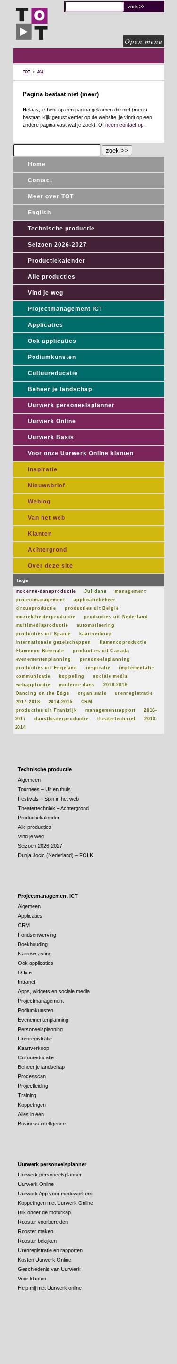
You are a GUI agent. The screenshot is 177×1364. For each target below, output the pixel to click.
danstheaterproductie (61, 718)
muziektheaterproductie (46, 616)
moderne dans (77, 684)
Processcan (32, 1076)
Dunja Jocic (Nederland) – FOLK (55, 855)
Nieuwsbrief (46, 485)
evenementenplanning (43, 659)
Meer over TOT (51, 196)
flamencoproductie (123, 642)
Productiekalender (56, 260)
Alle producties (52, 276)
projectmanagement (40, 599)
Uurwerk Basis (51, 437)
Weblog (39, 501)
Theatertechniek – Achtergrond (53, 808)
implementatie (136, 667)
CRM (87, 701)
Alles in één (31, 1114)
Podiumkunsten (52, 357)
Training (27, 1095)
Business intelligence (42, 1123)
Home (37, 164)
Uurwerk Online (52, 421)
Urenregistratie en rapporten (50, 1250)
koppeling (71, 676)
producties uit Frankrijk (46, 710)
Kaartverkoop (33, 1048)
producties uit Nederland (116, 616)
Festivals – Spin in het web (48, 798)
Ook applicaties (52, 341)
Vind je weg (45, 293)
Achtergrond (47, 549)
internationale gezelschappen (53, 642)
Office (25, 972)
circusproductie (36, 608)
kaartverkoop (95, 633)
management (130, 591)
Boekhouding (33, 944)
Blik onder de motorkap (44, 1212)
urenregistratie (134, 693)
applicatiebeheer (95, 599)
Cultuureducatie (53, 373)
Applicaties (45, 325)
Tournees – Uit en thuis (44, 789)
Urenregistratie (35, 1038)
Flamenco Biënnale (40, 650)
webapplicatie (33, 684)
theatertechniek (116, 718)
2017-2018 (28, 701)
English (39, 212)
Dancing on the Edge (42, 693)
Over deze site (50, 566)
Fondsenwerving (37, 935)
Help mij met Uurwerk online (50, 1288)
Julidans (95, 591)
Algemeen (29, 780)
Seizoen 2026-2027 (57, 244)
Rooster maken (35, 1231)
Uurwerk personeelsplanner (71, 405)
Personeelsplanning (40, 1029)
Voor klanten (32, 1278)
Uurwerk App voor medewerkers (55, 1193)
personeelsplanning (105, 659)
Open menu (144, 41)
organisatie (92, 693)
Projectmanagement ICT (65, 309)
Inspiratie (43, 469)
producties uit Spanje (43, 633)
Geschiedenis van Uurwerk (49, 1269)
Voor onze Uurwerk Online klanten (81, 453)
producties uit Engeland (47, 667)
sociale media (110, 676)
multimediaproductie (42, 625)
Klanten (40, 533)
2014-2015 (61, 701)
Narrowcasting (34, 953)
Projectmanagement (41, 1001)
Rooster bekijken (37, 1241)
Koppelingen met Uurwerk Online (55, 1203)
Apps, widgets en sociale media (54, 991)
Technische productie (61, 228)
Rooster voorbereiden (43, 1222)
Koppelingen (32, 1105)
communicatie (33, 676)
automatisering (96, 625)
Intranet (26, 982)
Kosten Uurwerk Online (44, 1259)
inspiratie (98, 667)
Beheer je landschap (60, 389)
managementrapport (110, 710)
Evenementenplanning (43, 1020)
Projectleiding (33, 1086)
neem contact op (124, 125)
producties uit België (92, 608)
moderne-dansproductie (46, 591)
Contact (40, 180)
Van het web (46, 517)
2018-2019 (115, 684)
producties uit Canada (101, 650)
